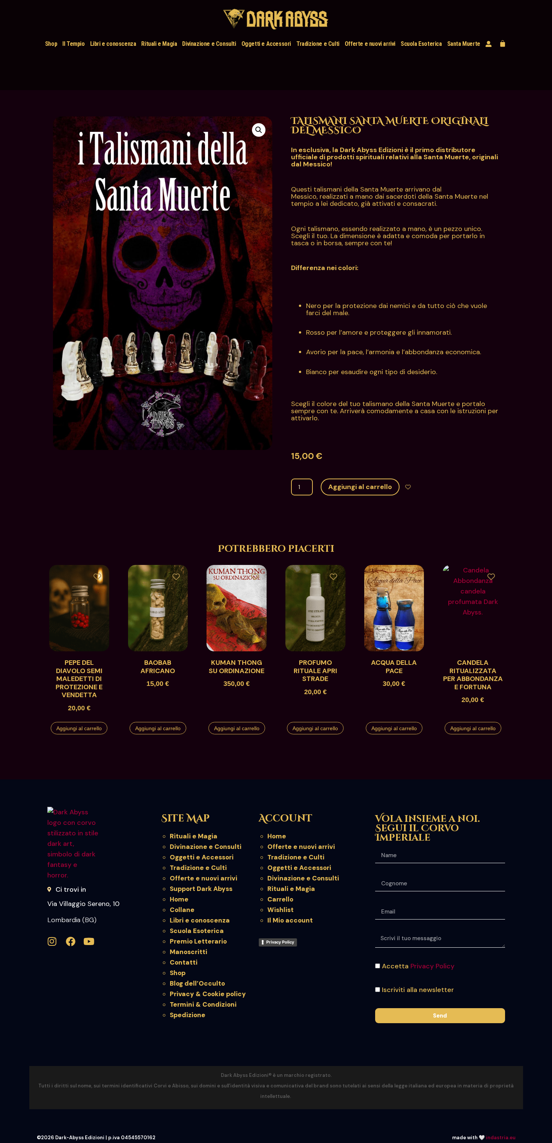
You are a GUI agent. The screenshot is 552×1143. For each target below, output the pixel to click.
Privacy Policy (280, 942)
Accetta (418, 966)
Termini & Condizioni (203, 1004)
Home (179, 899)
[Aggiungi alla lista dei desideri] (408, 487)
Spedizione (187, 1015)
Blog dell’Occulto (197, 983)
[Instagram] (52, 941)
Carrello (280, 899)
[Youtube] (89, 941)
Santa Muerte (463, 43)
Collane (182, 910)
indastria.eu (501, 1137)
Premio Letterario (198, 941)
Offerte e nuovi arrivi (370, 43)
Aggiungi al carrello (360, 486)
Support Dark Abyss (201, 889)
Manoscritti (188, 952)
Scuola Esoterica (421, 43)
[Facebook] (70, 941)
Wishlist (280, 910)
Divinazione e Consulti (209, 43)
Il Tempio (73, 43)
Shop (51, 43)
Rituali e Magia (159, 43)
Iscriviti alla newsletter (418, 989)
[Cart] (502, 43)
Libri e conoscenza (113, 43)
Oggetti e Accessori (266, 43)
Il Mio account (290, 920)
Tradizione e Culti (317, 43)
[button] (258, 130)
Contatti (184, 962)
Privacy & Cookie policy (208, 994)
